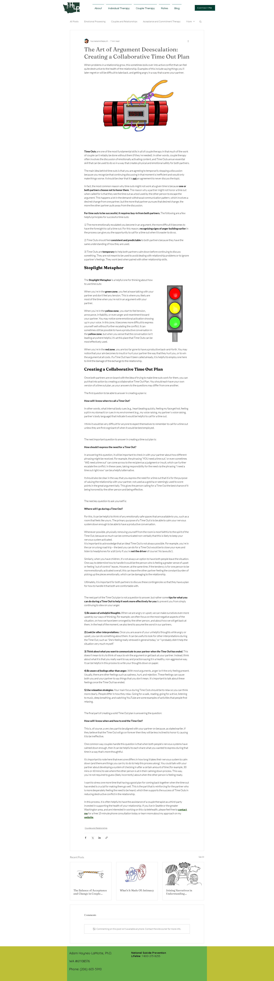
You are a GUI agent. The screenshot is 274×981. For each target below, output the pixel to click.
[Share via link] (106, 837)
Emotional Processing (94, 21)
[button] (200, 21)
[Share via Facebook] (85, 837)
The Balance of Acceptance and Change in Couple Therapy (90, 892)
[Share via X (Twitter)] (92, 837)
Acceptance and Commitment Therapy (162, 21)
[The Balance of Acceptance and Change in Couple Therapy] (90, 873)
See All (201, 857)
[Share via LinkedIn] (99, 837)
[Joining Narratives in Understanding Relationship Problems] (183, 873)
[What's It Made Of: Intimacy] (137, 873)
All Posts (74, 21)
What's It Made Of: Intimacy (137, 890)
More (189, 21)
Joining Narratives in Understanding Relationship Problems (180, 892)
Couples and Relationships (124, 21)
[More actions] (188, 41)
